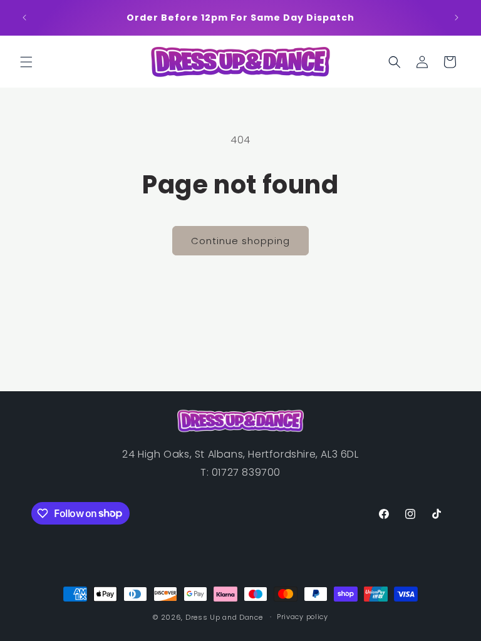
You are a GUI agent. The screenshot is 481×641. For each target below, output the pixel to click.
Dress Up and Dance (224, 617)
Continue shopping (240, 240)
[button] (26, 62)
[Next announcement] (456, 17)
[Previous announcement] (24, 17)
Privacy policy (302, 617)
